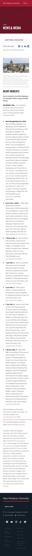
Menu (25, 3)
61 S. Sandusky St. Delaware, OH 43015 (16, 512)
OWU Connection (18, 448)
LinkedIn (25, 522)
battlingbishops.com (18, 424)
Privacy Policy (20, 535)
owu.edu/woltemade (12, 404)
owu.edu (5, 486)
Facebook (7, 522)
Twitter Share (22, 46)
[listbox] (16, 506)
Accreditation (8, 528)
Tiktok (20, 522)
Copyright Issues (9, 536)
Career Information (7, 532)
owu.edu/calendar (9, 417)
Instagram (16, 522)
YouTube (12, 522)
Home (5, 24)
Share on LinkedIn (28, 46)
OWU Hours (20, 528)
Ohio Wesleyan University (11, 3)
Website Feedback (21, 548)
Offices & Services (7, 545)
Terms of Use (20, 538)
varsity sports (8, 446)
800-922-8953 (9, 515)
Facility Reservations (8, 540)
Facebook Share (19, 46)
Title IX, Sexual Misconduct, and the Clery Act (21, 543)
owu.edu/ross (10, 196)
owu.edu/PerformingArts (14, 259)
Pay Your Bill (20, 532)
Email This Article (25, 46)
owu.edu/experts (8, 484)
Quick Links (9, 507)
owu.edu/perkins (20, 234)
